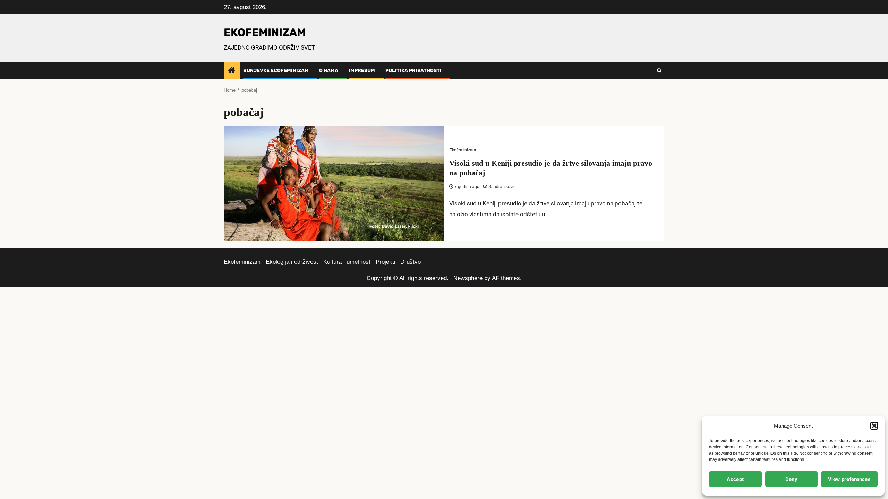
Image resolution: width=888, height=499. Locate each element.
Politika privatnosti (413, 70)
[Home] (232, 71)
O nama (328, 70)
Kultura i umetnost (346, 262)
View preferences (849, 479)
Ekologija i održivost (292, 262)
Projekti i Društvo (398, 262)
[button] (874, 425)
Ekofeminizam (462, 150)
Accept (735, 479)
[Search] (659, 70)
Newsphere (468, 278)
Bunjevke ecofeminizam (276, 70)
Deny (791, 479)
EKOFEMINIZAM (265, 32)
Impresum (362, 70)
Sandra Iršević (501, 186)
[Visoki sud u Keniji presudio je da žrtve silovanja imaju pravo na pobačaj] (334, 183)
